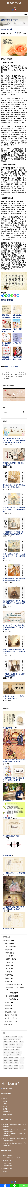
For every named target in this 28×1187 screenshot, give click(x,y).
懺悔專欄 (5, 1109)
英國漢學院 (5, 1171)
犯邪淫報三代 (7, 929)
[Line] (5, 295)
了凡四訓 (6, 1036)
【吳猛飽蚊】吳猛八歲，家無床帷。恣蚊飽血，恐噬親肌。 (14, 908)
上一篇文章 (8, 376)
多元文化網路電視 (7, 1114)
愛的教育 (12, 1055)
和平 (15, 1041)
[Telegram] (17, 295)
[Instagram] (14, 295)
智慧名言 (8, 1002)
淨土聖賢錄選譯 (11, 947)
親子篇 (8, 969)
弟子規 (15, 366)
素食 (16, 1062)
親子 (16, 1065)
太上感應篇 (7, 1047)
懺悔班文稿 (9, 1012)
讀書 (5, 1068)
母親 (16, 1060)
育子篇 (8, 956)
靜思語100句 (7, 728)
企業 (20, 1036)
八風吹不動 (7, 818)
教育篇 (8, 962)
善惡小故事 (7, 855)
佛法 (5, 1039)
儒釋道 (18, 1039)
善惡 (21, 1041)
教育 (17, 1057)
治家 (21, 1060)
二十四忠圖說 (10, 999)
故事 (11, 1057)
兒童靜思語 (7, 801)
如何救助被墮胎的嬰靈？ (11, 836)
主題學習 (8, 23)
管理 (11, 1062)
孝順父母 (6, 1049)
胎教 (10, 1065)
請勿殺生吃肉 (9, 1015)
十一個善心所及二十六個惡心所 (14, 873)
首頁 (2, 23)
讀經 (10, 1068)
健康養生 (8, 978)
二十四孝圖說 (10, 993)
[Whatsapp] (11, 295)
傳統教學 (11, 1039)
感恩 (18, 1055)
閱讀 (21, 1068)
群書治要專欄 (6, 1111)
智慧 (22, 1057)
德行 (6, 1055)
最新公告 (7, 1025)
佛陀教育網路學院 (7, 1160)
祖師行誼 (8, 943)
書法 (5, 1060)
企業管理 (8, 1009)
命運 (10, 1041)
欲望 (10, 1060)
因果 (6, 1044)
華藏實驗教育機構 (7, 1166)
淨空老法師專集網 (7, 1155)
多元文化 (8, 1006)
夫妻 (6, 366)
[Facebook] (2, 295)
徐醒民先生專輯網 (7, 1168)
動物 (5, 1041)
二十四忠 (14, 1036)
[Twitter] (8, 295)
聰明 (5, 1065)
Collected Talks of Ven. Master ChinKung (13, 1158)
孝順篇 (8, 965)
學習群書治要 (9, 1021)
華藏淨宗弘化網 (7, 1163)
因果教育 (8, 975)
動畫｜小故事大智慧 (13, 984)
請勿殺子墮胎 (9, 1018)
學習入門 (8, 950)
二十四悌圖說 (10, 996)
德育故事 (8, 981)
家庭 (17, 1049)
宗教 (12, 1049)
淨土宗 (6, 1062)
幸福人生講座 (22, 23)
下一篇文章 (19, 375)
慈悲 (5, 1057)
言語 (21, 1065)
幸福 (10, 366)
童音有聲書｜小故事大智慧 (15, 988)
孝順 (19, 1047)
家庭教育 (6, 1052)
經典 (22, 1062)
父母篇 (8, 972)
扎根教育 (14, 23)
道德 (16, 1068)
